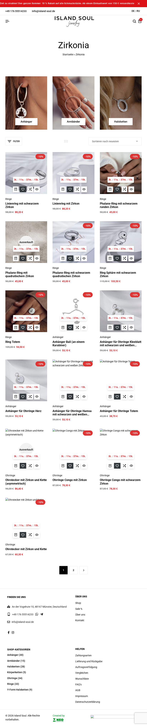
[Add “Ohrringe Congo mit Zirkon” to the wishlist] (70, 466)
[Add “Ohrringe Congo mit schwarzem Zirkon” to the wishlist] (117, 466)
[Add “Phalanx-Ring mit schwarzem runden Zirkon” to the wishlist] (117, 189)
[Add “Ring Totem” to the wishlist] (23, 327)
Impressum (81, 696)
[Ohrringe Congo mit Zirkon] (73, 449)
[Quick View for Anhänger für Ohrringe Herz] (37, 396)
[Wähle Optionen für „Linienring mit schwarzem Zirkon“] (16, 189)
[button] (30, 189)
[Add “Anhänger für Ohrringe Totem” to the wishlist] (117, 396)
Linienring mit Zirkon (66, 203)
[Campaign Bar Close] (140, 3)
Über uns (80, 614)
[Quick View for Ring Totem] (37, 327)
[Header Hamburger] (7, 21)
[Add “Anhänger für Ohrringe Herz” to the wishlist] (23, 396)
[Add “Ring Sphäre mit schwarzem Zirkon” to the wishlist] (117, 258)
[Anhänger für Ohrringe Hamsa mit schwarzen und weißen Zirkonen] (73, 380)
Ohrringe (10, 475)
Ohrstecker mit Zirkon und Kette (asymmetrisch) (26, 481)
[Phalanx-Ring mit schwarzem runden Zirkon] (121, 173)
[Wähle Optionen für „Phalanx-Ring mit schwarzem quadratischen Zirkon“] (63, 258)
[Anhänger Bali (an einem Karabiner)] (73, 311)
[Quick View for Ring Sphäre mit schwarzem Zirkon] (131, 258)
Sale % (78, 608)
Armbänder (13, 660)
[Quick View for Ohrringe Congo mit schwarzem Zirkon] (131, 466)
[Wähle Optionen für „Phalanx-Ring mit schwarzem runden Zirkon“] (110, 189)
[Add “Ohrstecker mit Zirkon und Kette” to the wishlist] (23, 535)
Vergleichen (81, 672)
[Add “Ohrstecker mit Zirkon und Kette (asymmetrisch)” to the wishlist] (23, 466)
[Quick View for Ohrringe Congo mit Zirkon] (84, 466)
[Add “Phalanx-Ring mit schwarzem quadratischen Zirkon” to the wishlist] (70, 258)
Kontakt (79, 620)
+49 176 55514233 (16, 11)
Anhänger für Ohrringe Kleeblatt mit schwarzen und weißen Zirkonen (120, 343)
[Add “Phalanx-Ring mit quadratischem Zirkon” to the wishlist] (23, 258)
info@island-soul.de (43, 11)
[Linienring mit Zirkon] (73, 173)
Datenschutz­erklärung (87, 701)
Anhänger (58, 337)
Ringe (8, 199)
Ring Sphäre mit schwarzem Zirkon (118, 274)
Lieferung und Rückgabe (88, 661)
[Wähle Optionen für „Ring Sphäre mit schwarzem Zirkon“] (110, 258)
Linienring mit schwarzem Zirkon (22, 205)
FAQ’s (78, 684)
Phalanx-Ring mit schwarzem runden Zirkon (118, 205)
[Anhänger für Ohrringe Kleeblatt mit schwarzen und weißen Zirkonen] (121, 311)
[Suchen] (134, 21)
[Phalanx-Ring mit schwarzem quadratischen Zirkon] (73, 242)
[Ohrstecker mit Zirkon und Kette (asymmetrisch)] (26, 449)
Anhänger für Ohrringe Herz (23, 411)
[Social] (8, 632)
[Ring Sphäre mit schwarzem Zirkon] (121, 242)
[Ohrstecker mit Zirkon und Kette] (26, 519)
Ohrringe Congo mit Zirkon (70, 480)
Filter (16, 141)
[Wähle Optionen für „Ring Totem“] (16, 327)
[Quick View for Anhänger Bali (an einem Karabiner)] (84, 327)
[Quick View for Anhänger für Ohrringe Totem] (131, 396)
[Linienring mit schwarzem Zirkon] (26, 173)
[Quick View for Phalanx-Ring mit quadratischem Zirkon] (37, 258)
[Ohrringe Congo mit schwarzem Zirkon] (121, 449)
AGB (77, 690)
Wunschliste (82, 678)
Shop (78, 603)
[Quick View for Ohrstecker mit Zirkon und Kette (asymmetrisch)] (37, 466)
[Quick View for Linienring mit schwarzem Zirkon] (37, 189)
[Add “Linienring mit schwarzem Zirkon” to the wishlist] (23, 189)
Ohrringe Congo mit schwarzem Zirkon (120, 481)
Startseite (68, 54)
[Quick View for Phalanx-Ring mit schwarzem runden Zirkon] (131, 189)
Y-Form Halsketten (18, 689)
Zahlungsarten (83, 655)
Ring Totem (12, 342)
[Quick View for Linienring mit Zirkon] (84, 189)
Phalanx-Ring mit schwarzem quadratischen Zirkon (71, 274)
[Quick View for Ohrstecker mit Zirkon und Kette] (37, 535)
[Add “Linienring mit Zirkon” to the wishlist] (70, 189)
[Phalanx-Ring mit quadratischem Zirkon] (26, 242)
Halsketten (13, 666)
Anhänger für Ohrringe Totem (119, 411)
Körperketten (14, 672)
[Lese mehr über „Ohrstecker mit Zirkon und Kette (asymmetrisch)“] (16, 466)
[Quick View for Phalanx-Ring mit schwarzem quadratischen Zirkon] (84, 258)
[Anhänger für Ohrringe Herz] (26, 380)
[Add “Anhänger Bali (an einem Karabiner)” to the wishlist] (70, 327)
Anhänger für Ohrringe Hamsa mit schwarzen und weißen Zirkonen (72, 412)
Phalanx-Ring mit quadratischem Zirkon (19, 274)
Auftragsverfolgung (86, 667)
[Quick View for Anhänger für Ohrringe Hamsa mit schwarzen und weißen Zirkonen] (84, 396)
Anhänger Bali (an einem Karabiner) (69, 343)
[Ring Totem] (26, 311)
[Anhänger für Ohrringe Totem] (121, 380)
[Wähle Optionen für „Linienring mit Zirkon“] (63, 189)
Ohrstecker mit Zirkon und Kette (26, 549)
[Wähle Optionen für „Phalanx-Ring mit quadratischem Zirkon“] (16, 258)
